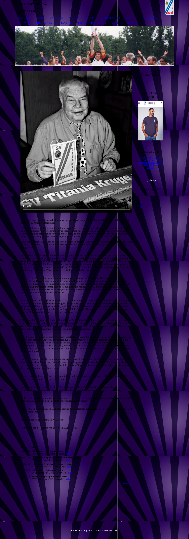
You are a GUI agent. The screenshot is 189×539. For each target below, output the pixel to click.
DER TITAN (131, 18)
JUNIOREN (89, 18)
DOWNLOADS (98, 23)
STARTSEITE (24, 18)
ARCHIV (115, 23)
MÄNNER (74, 18)
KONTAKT (131, 23)
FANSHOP (66, 23)
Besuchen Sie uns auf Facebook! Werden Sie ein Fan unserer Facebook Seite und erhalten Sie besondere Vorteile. (150, 162)
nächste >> (127, 483)
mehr (68, 454)
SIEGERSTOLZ (150, 18)
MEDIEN (81, 23)
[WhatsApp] (141, 207)
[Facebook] (140, 211)
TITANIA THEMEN (46, 23)
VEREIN (40, 18)
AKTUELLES (56, 18)
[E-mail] (141, 203)
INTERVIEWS (24, 23)
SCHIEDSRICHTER (110, 18)
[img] (94, 7)
